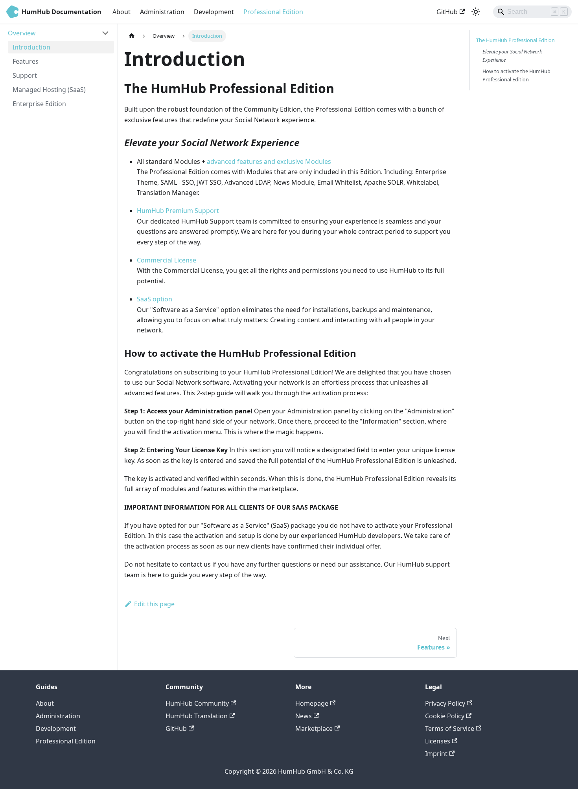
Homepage (311, 703)
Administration (162, 11)
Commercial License (166, 260)
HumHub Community (197, 703)
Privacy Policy (445, 703)
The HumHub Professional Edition (515, 40)
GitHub (447, 11)
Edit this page (154, 604)
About (121, 11)
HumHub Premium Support (178, 210)
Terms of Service (449, 728)
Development (214, 11)
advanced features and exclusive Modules (269, 161)
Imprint (436, 753)
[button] (58, 33)
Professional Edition (273, 11)
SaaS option (154, 299)
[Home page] (131, 36)
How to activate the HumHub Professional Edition (516, 75)
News (303, 716)
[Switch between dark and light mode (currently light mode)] (475, 12)
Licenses (437, 741)
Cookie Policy (444, 716)
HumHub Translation (197, 716)
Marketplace (314, 728)
